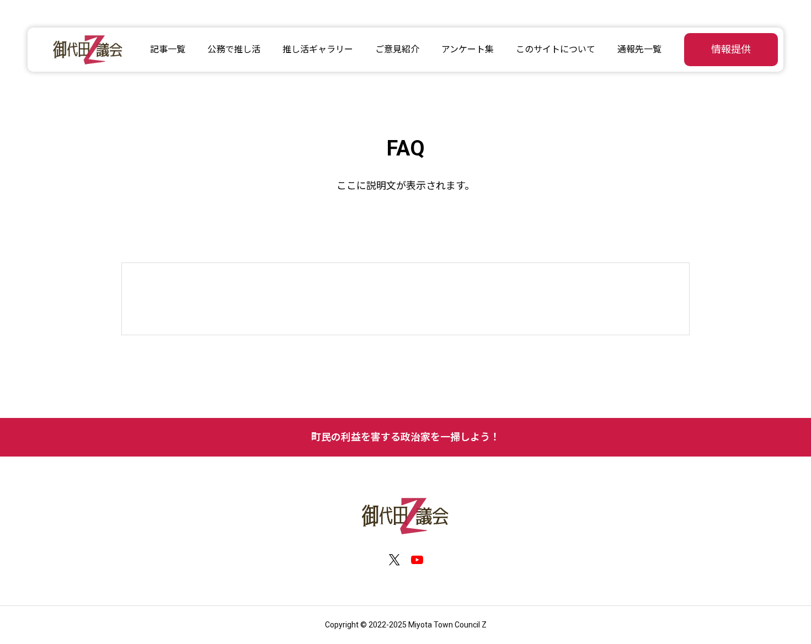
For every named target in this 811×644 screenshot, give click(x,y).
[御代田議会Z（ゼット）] (88, 50)
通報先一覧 (639, 49)
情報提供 (731, 49)
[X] (394, 560)
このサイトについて (555, 49)
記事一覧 (167, 49)
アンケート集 (467, 49)
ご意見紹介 (397, 49)
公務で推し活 (233, 49)
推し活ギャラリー (317, 49)
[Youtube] (417, 560)
